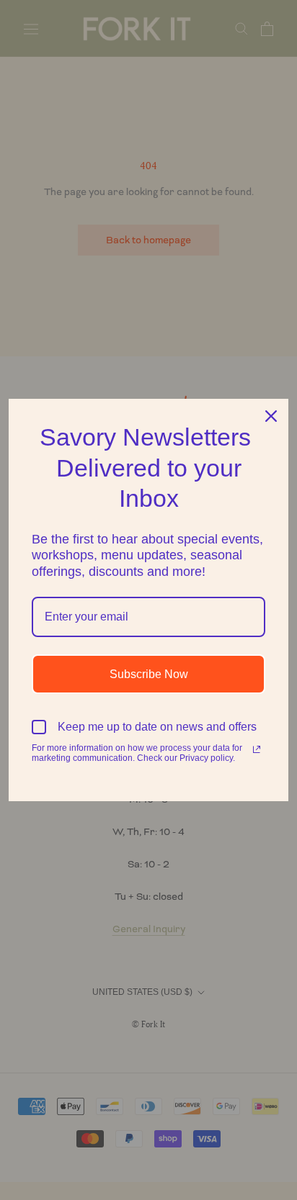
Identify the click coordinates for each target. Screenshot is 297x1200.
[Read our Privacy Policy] (256, 749)
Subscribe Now (149, 674)
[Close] (271, 416)
